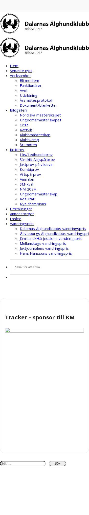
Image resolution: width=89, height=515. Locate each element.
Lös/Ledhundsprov (36, 154)
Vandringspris (22, 223)
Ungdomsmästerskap (38, 193)
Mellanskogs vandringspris (43, 243)
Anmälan (27, 179)
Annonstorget (22, 213)
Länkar (15, 218)
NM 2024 (28, 189)
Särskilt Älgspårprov (37, 159)
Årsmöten (28, 144)
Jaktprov (17, 149)
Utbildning (28, 95)
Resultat (27, 198)
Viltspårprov (30, 174)
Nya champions (33, 203)
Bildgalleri (18, 110)
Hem (14, 65)
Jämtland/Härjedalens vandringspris (51, 238)
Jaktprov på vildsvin (36, 164)
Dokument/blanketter (38, 105)
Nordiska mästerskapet (40, 115)
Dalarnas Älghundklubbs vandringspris (53, 228)
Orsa (24, 124)
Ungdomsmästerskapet (40, 119)
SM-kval (26, 184)
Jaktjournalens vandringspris (44, 248)
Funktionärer (31, 85)
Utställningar (21, 208)
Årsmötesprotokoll (36, 100)
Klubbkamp (29, 139)
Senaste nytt (21, 70)
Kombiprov (29, 169)
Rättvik (26, 129)
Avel (23, 90)
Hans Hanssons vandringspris (46, 253)
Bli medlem (29, 80)
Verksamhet (20, 75)
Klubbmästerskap (35, 134)
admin (10, 304)
